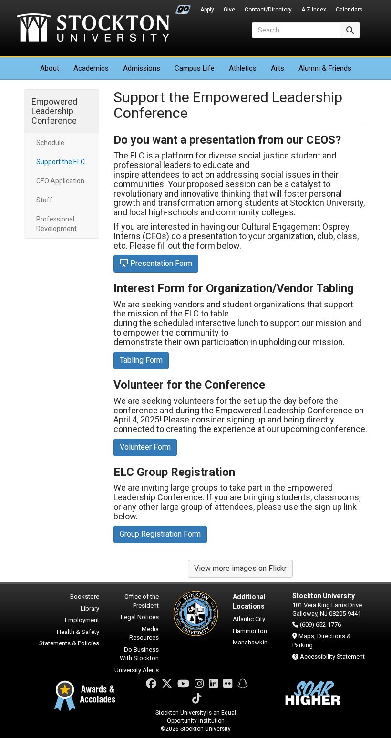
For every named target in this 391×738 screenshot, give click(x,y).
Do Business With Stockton (139, 654)
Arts (277, 68)
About (49, 68)
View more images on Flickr (240, 568)
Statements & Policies (69, 643)
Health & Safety (78, 631)
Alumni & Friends (324, 68)
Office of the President (141, 601)
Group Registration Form (160, 533)
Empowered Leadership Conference (54, 111)
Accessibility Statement (332, 656)
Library (90, 608)
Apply (207, 9)
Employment (82, 619)
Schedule (50, 143)
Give (229, 9)
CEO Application (60, 181)
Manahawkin (250, 642)
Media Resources (144, 633)
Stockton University (93, 28)
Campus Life (195, 68)
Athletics (243, 68)
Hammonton (250, 630)
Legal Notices (140, 617)
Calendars (349, 9)
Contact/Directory (268, 9)
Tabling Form (141, 360)
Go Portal (183, 7)
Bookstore (84, 596)
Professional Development (56, 223)
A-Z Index (313, 9)
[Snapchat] (242, 684)
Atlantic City (249, 618)
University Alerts (136, 670)
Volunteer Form (145, 447)
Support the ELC (60, 162)
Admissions (141, 68)
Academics (91, 68)
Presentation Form (161, 263)
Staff (44, 200)
